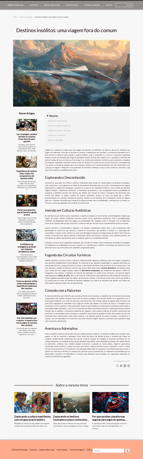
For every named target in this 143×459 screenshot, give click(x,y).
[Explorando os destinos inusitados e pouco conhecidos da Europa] (71, 402)
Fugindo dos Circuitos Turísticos (59, 130)
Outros (109, 5)
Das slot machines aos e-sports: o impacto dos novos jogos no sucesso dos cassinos (26, 321)
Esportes (34, 5)
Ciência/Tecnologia (15, 5)
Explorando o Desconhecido (57, 121)
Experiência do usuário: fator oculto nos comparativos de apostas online (26, 174)
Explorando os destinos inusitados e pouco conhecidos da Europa (70, 419)
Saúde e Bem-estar (52, 5)
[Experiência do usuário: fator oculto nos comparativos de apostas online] (26, 162)
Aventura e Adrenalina (55, 140)
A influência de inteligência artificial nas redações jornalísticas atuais (27, 248)
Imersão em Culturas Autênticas (59, 125)
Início (15, 17)
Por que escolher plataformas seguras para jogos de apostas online (108, 419)
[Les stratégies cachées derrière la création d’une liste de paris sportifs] (26, 125)
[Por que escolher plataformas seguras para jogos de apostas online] (110, 402)
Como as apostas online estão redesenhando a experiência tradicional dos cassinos (26, 284)
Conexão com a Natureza (56, 135)
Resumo (53, 116)
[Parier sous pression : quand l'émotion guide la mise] (26, 201)
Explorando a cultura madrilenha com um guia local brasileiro (32, 418)
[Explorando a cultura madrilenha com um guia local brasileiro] (32, 402)
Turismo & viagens (92, 5)
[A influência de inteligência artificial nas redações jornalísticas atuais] (26, 235)
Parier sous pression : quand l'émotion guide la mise (27, 212)
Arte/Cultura (72, 5)
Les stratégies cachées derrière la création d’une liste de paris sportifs (26, 138)
